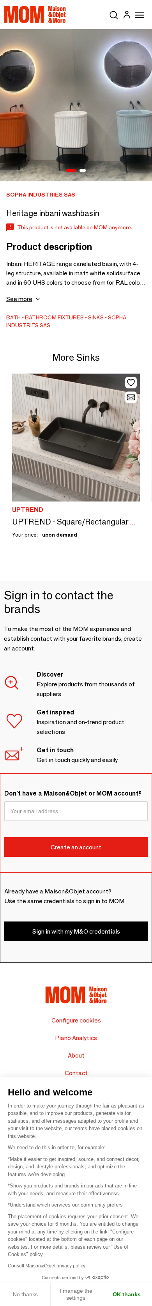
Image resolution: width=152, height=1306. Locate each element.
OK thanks (127, 1294)
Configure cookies (76, 1020)
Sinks (96, 317)
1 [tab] (71, 171)
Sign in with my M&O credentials (76, 931)
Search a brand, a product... (114, 13)
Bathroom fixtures (54, 317)
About (76, 1055)
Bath (13, 317)
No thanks (25, 1294)
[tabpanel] (76, 105)
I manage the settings (76, 1294)
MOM (35, 14)
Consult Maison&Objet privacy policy (46, 1266)
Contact (76, 1073)
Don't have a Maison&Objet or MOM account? (72, 793)
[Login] (126, 15)
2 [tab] (83, 171)
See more (19, 299)
